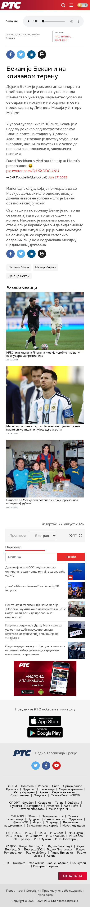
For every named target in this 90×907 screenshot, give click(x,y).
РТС (7, 863)
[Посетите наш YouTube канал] (56, 765)
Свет (55, 786)
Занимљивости (52, 816)
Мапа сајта (72, 876)
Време (43, 792)
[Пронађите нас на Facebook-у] (46, 765)
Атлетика (52, 806)
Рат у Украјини (24, 792)
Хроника (12, 789)
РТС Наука (75, 833)
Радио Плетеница (59, 849)
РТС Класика (55, 836)
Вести (12, 786)
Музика (73, 816)
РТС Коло (76, 836)
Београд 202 (33, 849)
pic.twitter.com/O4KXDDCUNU (32, 170)
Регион (43, 786)
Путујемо (33, 819)
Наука (36, 822)
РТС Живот (34, 836)
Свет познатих (54, 819)
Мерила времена (71, 789)
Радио (11, 846)
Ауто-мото (71, 806)
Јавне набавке (58, 863)
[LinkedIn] (31, 54)
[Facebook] (10, 54)
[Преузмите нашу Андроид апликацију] (45, 732)
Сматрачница (20, 795)
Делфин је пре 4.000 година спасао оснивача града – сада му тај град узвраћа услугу (35, 571)
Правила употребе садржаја (62, 890)
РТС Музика (42, 839)
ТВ (8, 833)
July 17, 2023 (57, 177)
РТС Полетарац (66, 839)
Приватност (14, 890)
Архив (51, 856)
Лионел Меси (18, 267)
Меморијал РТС (60, 809)
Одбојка (73, 802)
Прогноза (17, 535)
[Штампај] (42, 54)
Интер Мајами (45, 267)
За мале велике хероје (42, 825)
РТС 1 (16, 833)
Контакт (19, 863)
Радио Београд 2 (60, 846)
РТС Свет (56, 833)
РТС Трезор (21, 839)
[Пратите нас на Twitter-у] (35, 765)
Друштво (29, 789)
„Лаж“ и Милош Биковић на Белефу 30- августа (32, 588)
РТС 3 (41, 833)
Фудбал (27, 802)
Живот (33, 816)
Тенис (59, 802)
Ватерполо (34, 806)
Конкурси (79, 863)
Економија (47, 789)
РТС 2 (29, 833)
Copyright (32, 890)
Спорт (14, 802)
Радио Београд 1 (31, 846)
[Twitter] (21, 54)
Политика (27, 786)
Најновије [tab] (13, 547)
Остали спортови (31, 809)
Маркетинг (36, 863)
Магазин (18, 816)
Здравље (75, 819)
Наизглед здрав (73, 825)
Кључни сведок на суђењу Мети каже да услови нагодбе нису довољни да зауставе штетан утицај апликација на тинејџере (33, 632)
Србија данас (72, 786)
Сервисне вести (63, 792)
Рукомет (16, 806)
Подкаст (40, 795)
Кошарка (44, 802)
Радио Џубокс (36, 852)
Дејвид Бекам (19, 276)
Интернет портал (45, 866)
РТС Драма (14, 836)
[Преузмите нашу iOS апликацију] (45, 721)
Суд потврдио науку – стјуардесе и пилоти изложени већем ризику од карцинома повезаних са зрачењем (35, 650)
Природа (52, 822)
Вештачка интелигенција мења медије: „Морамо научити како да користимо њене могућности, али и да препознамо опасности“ (35, 611)
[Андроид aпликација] (45, 678)
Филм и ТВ (20, 822)
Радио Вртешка (61, 852)
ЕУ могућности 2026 (65, 795)
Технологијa (14, 819)
